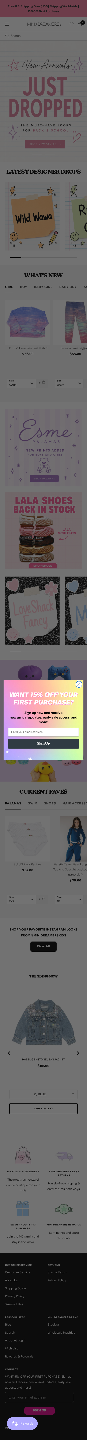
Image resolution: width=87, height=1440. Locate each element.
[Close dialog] (79, 684)
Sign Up (43, 743)
